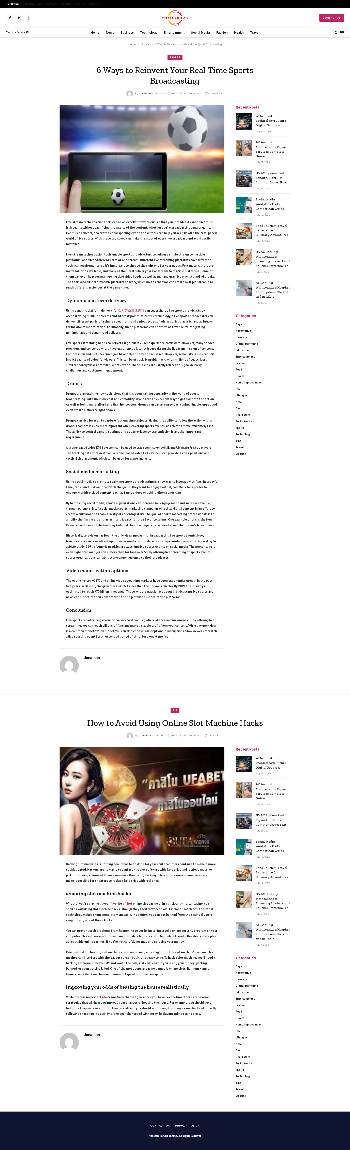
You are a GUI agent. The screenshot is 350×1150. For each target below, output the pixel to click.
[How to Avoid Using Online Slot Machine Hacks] (142, 801)
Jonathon (145, 93)
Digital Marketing (247, 343)
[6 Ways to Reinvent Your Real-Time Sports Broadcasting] (142, 159)
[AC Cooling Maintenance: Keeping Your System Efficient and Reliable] (244, 288)
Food (239, 369)
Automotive (243, 330)
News (110, 32)
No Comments (193, 93)
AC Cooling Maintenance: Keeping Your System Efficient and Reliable (273, 290)
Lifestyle (241, 395)
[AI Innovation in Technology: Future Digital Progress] (244, 121)
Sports (175, 57)
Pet (238, 408)
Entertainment (174, 32)
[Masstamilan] (175, 18)
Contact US (331, 17)
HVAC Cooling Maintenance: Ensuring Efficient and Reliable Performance (273, 259)
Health (239, 32)
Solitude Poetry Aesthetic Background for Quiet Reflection (62, 4)
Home (95, 32)
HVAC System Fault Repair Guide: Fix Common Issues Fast (271, 177)
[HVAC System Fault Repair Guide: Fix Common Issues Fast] (244, 178)
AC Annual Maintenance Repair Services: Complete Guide (271, 149)
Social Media (200, 32)
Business (127, 32)
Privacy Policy (187, 1125)
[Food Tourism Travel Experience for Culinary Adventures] (244, 231)
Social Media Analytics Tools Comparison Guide (270, 204)
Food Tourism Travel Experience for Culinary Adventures (272, 230)
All (175, 710)
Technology (148, 32)
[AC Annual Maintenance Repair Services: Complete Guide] (244, 148)
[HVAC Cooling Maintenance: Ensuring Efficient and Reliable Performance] (244, 257)
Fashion (222, 32)
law (238, 389)
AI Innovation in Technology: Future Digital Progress (271, 120)
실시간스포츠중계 (131, 310)
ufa (104, 997)
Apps (239, 324)
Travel (254, 32)
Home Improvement (248, 382)
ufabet (127, 903)
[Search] (336, 32)
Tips (238, 441)
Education (242, 350)
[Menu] (342, 32)
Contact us (160, 1125)
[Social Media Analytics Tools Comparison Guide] (244, 205)
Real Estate (243, 415)
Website (241, 454)
